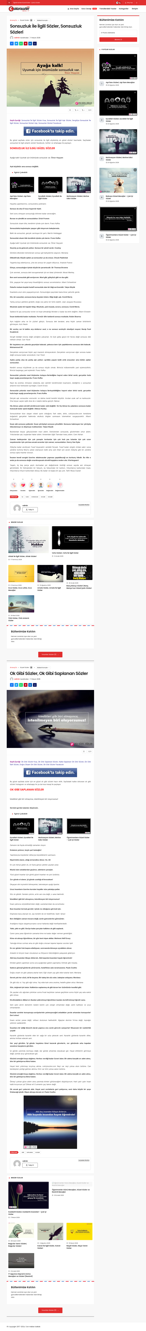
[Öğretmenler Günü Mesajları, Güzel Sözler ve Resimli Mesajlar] (72, 1184)
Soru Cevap (89, 9)
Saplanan (30, 1152)
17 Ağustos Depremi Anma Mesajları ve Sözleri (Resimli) (20, 1275)
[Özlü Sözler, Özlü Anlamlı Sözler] (21, 603)
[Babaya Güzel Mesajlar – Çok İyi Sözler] (118, 180)
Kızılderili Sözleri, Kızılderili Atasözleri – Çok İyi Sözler (27, 1213)
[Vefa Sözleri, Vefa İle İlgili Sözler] (72, 538)
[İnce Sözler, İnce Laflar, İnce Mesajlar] (21, 573)
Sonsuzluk (34, 497)
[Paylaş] (35, 43)
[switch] (119, 2)
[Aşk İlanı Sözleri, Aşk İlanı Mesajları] (22, 185)
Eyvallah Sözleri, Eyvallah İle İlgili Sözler (50, 197)
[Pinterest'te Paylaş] (25, 43)
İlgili (27, 497)
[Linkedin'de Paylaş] (30, 43)
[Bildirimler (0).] (136, 3)
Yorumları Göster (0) (49, 655)
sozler (43, 497)
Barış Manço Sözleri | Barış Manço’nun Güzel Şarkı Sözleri (79, 587)
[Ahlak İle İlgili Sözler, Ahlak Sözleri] (28, 539)
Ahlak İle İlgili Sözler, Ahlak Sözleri (22, 556)
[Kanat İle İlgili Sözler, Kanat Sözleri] (50, 1231)
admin (17, 38)
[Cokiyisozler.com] (20, 9)
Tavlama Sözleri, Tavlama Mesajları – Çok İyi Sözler (29, 3)
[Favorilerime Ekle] (70, 110)
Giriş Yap (130, 3)
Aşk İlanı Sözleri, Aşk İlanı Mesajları (20, 197)
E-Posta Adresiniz (108, 33)
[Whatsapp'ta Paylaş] (21, 43)
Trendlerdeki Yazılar (107, 9)
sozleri (50, 497)
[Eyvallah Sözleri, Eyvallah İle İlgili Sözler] (50, 185)
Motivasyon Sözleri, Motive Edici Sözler (78, 197)
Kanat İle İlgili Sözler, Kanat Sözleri (48, 1247)
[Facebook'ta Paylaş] (12, 43)
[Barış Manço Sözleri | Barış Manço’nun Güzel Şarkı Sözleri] (79, 572)
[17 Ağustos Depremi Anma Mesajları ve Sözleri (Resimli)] (21, 1260)
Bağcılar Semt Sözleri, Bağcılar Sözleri (17, 1245)
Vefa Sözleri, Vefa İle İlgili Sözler (65, 553)
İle (22, 497)
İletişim (135, 9)
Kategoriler (123, 9)
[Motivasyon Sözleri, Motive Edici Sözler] (79, 185)
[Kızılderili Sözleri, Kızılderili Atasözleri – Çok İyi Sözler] (28, 1195)
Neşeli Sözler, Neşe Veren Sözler (77, 1247)
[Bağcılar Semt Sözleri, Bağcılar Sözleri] (21, 1230)
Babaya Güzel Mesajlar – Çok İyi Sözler (119, 197)
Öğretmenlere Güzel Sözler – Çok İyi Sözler (78, 838)
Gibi (23, 1152)
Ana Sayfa (74, 9)
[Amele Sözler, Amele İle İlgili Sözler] (50, 573)
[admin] (18, 508)
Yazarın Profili (83, 505)
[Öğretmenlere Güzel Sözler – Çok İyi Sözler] (79, 826)
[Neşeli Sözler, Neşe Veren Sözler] (79, 1231)
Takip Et (31, 510)
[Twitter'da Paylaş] (16, 43)
